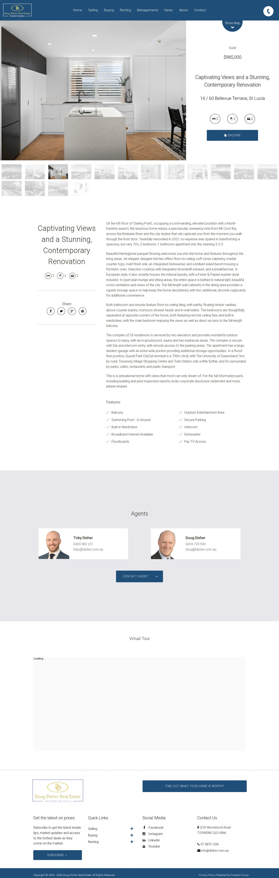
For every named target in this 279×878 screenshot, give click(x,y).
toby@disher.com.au (88, 549)
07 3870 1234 (210, 844)
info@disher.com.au (215, 850)
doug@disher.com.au (201, 549)
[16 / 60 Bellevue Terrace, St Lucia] (93, 90)
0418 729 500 (196, 544)
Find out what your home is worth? (194, 786)
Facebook (156, 827)
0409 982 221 (83, 544)
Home (77, 10)
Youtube (153, 846)
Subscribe (55, 855)
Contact (200, 10)
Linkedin (153, 840)
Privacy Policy (206, 875)
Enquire (234, 135)
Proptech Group (239, 875)
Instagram (155, 834)
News (168, 10)
